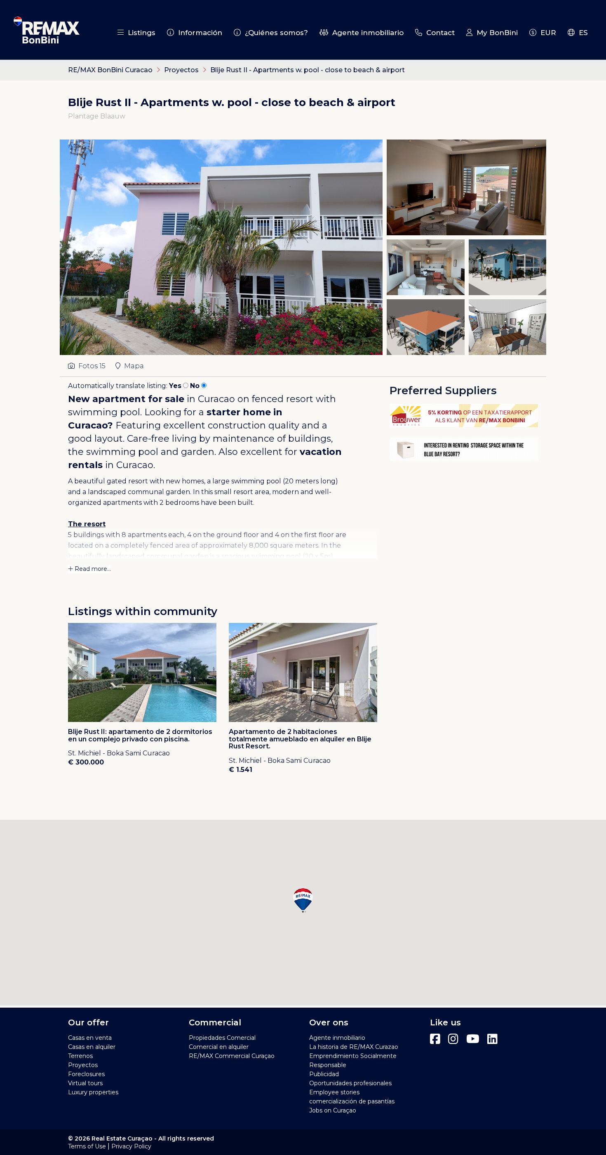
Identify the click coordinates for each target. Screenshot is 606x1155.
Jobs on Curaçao (332, 1110)
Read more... (92, 569)
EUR (546, 32)
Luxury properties (93, 1092)
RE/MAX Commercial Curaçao (232, 1056)
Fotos (91, 366)
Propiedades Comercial (222, 1037)
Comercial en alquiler (219, 1047)
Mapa (133, 366)
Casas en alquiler (91, 1047)
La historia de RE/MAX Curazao (353, 1047)
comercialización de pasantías (352, 1101)
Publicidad (324, 1074)
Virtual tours (85, 1083)
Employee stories (334, 1092)
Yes (175, 386)
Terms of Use (87, 1146)
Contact (438, 32)
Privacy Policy (131, 1146)
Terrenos (80, 1056)
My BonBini (495, 32)
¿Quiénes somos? (274, 32)
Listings (139, 32)
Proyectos (182, 70)
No (195, 386)
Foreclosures (86, 1074)
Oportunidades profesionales (350, 1083)
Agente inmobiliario (366, 32)
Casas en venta (90, 1037)
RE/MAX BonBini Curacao (110, 70)
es (581, 32)
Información (198, 32)
